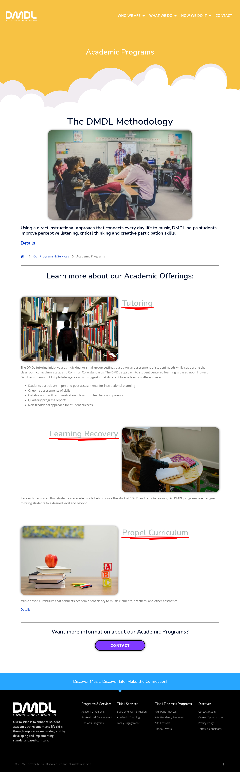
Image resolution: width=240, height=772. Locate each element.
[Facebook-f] (223, 764)
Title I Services (127, 704)
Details (28, 243)
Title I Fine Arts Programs (173, 704)
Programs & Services (97, 704)
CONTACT (120, 645)
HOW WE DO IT (194, 15)
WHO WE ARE (129, 15)
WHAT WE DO (160, 15)
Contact (223, 15)
